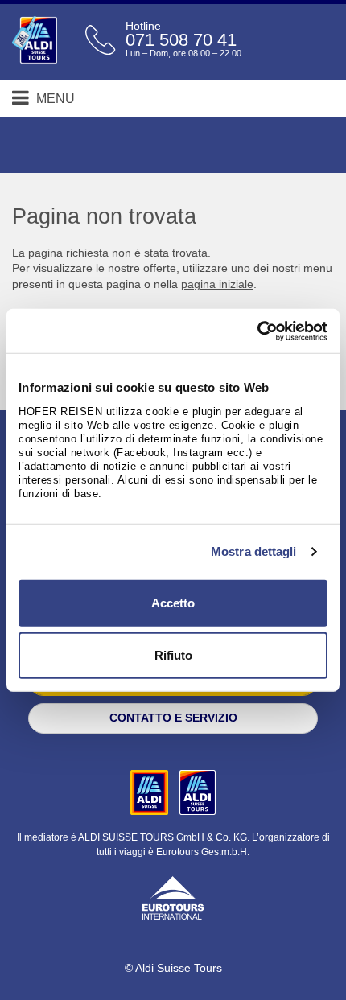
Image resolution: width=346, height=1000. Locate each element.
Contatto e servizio (173, 717)
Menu (54, 98)
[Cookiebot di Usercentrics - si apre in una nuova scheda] (257, 330)
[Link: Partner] (150, 791)
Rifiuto (173, 655)
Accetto (173, 602)
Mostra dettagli (254, 551)
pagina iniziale (217, 284)
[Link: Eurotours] (173, 896)
